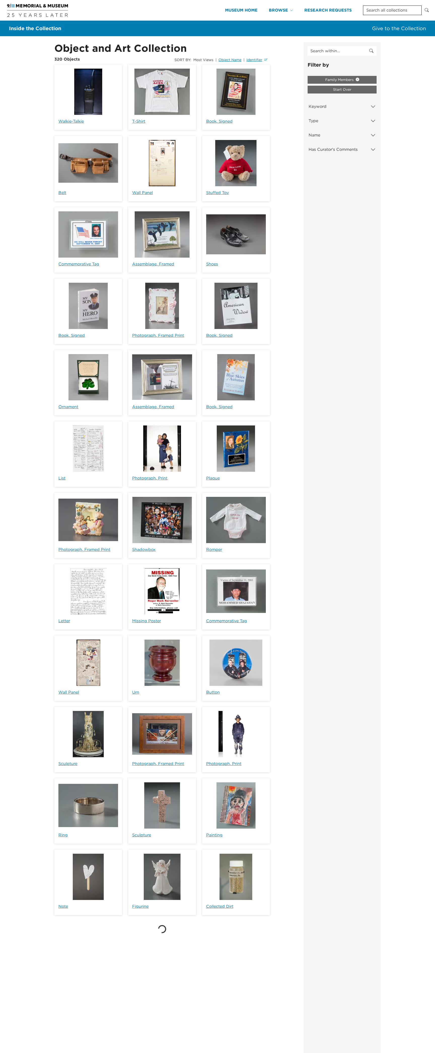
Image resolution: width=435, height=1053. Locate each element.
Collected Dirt (219, 906)
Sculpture (67, 763)
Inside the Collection (35, 28)
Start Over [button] (342, 89)
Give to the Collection (399, 28)
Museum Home (241, 10)
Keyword (318, 106)
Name (314, 135)
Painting (214, 835)
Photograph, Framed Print (158, 335)
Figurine (140, 906)
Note (63, 906)
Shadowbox (144, 549)
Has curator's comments (333, 149)
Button (213, 692)
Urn (135, 692)
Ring (63, 835)
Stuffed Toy (217, 192)
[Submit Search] (426, 10)
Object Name (230, 60)
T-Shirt (138, 121)
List (61, 478)
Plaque (213, 478)
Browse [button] (278, 10)
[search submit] (371, 51)
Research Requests (328, 10)
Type (313, 120)
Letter (64, 620)
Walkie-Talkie (71, 121)
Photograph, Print (149, 478)
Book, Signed (219, 121)
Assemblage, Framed (153, 264)
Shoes (212, 264)
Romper (214, 549)
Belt (62, 192)
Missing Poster (146, 620)
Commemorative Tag (78, 264)
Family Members (340, 80)
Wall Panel (142, 192)
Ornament (68, 406)
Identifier (254, 60)
